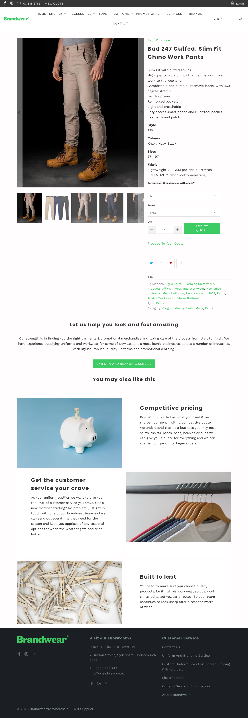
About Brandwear (176, 695)
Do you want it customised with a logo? (171, 183)
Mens (199, 308)
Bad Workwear (159, 40)
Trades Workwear (160, 298)
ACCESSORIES (81, 13)
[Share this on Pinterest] (171, 263)
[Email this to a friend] (180, 263)
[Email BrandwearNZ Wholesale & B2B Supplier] (19, 3)
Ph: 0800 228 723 (103, 668)
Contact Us (171, 647)
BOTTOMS (122, 13)
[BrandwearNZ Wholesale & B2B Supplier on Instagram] (12, 3)
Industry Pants (183, 308)
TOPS (103, 13)
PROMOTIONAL (148, 13)
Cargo (166, 308)
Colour (151, 205)
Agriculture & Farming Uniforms (188, 284)
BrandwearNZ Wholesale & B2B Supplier (61, 709)
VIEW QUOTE (54, 3)
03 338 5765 (31, 3)
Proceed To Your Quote (166, 243)
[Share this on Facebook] (161, 263)
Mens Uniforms (173, 293)
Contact (120, 23)
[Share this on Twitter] (151, 263)
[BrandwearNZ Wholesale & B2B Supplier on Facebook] (5, 3)
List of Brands (173, 678)
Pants (221, 293)
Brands (195, 13)
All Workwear (171, 288)
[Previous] (20, 112)
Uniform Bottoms (186, 298)
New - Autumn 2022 (200, 293)
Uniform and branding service (124, 363)
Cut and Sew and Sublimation (186, 686)
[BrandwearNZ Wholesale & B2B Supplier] (16, 19)
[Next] (141, 112)
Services (175, 13)
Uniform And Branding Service (186, 655)
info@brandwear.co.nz (107, 673)
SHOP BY (56, 13)
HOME (41, 13)
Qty (150, 221)
